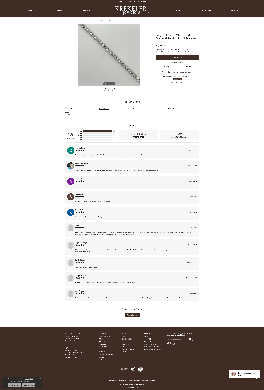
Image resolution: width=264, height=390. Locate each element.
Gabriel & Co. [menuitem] (127, 339)
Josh (77, 225)
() (114, 131)
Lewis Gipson (80, 260)
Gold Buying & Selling (152, 349)
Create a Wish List (151, 344)
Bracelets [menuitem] (103, 349)
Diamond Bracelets (86, 21)
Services (85, 10)
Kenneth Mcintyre (81, 210)
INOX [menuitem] (123, 342)
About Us (147, 336)
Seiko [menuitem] (124, 352)
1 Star (80, 139)
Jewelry (59, 10)
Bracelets (78, 21)
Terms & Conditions (134, 380)
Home (66, 21)
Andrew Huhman (81, 179)
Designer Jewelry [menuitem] (105, 336)
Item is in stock (177, 79)
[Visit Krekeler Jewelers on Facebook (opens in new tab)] (168, 343)
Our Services (149, 342)
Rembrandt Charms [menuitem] (129, 349)
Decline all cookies (15, 385)
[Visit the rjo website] (133, 369)
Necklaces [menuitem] (103, 347)
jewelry (72, 21)
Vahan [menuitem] (124, 354)
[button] (121, 2)
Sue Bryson (79, 194)
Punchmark (135, 387)
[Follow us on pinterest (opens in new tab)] (170, 343)
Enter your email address (176, 335)
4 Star (80, 133)
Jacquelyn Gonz (81, 275)
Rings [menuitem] (101, 339)
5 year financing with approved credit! (177, 72)
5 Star (80, 131)
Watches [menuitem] (102, 360)
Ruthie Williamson (81, 163)
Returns (188, 66)
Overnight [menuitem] (126, 347)
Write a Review (132, 315)
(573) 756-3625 (109, 91)
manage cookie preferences (20, 381)
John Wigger (80, 291)
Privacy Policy (123, 380)
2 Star (80, 137)
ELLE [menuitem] (123, 336)
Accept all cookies (29, 385)
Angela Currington (81, 243)
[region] (109, 55)
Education (205, 10)
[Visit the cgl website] (140, 369)
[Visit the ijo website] (125, 369)
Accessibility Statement (148, 380)
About (178, 10)
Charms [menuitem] (102, 352)
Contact (233, 10)
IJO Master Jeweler (151, 347)
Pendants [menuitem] (102, 344)
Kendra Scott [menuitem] (127, 344)
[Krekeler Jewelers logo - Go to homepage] (132, 10)
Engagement (31, 10)
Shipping (166, 66)
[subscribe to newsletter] (190, 339)
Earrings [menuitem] (102, 342)
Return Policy (113, 380)
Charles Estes (80, 148)
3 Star (80, 135)
